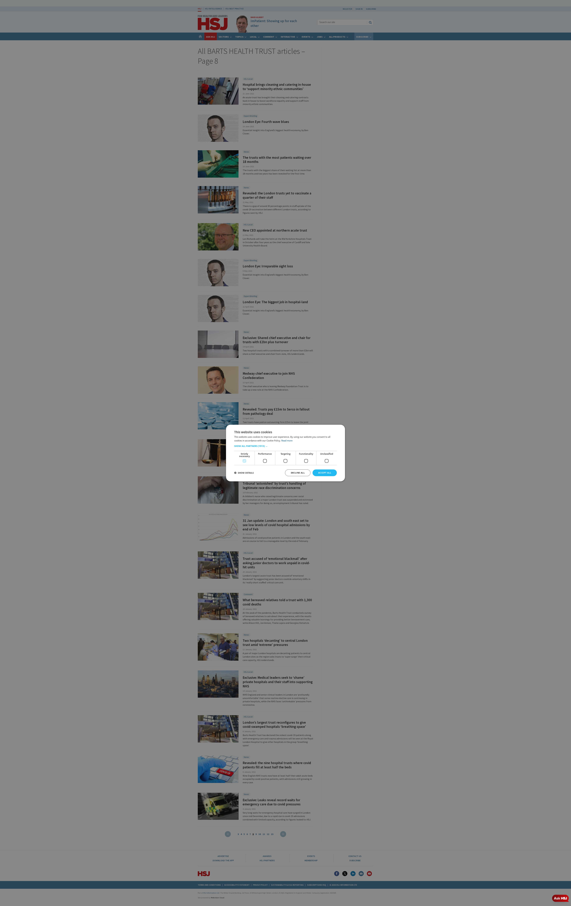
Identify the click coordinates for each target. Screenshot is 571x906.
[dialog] (285, 453)
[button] (285, 446)
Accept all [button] (324, 472)
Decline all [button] (298, 472)
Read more (286, 440)
